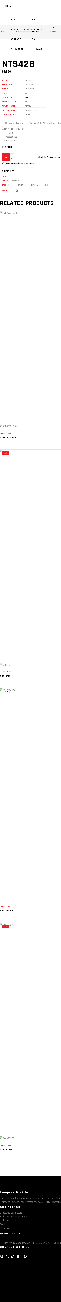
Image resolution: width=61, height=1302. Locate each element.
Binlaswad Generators (11, 1212)
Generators (5, 433)
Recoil (47, 185)
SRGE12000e (7, 910)
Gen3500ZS (6, 1149)
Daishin (3, 1224)
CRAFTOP (28, 97)
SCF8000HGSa (8, 437)
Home (2, 32)
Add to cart (28, 157)
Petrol (34, 185)
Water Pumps (6, 672)
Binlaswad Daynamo (10, 1220)
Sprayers (16, 181)
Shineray (4, 1228)
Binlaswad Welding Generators (15, 1216)
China (9, 185)
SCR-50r (5, 676)
